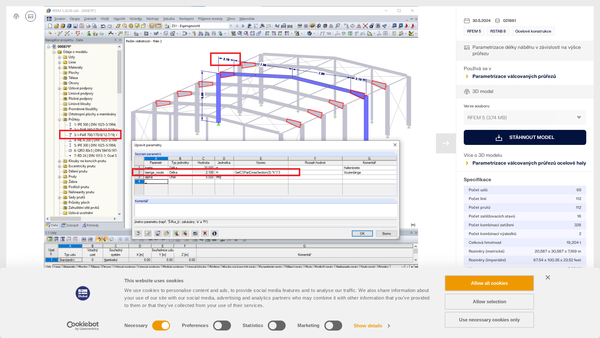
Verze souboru (476, 106)
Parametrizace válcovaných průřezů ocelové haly (529, 163)
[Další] (446, 143)
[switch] (222, 325)
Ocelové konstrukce (533, 31)
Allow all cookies (489, 283)
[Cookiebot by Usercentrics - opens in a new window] (83, 325)
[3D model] (16, 16)
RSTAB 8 (498, 31)
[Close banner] (548, 277)
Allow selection (489, 301)
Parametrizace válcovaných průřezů (514, 76)
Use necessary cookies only (489, 319)
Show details (368, 325)
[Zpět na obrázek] (30, 16)
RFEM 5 (474, 31)
